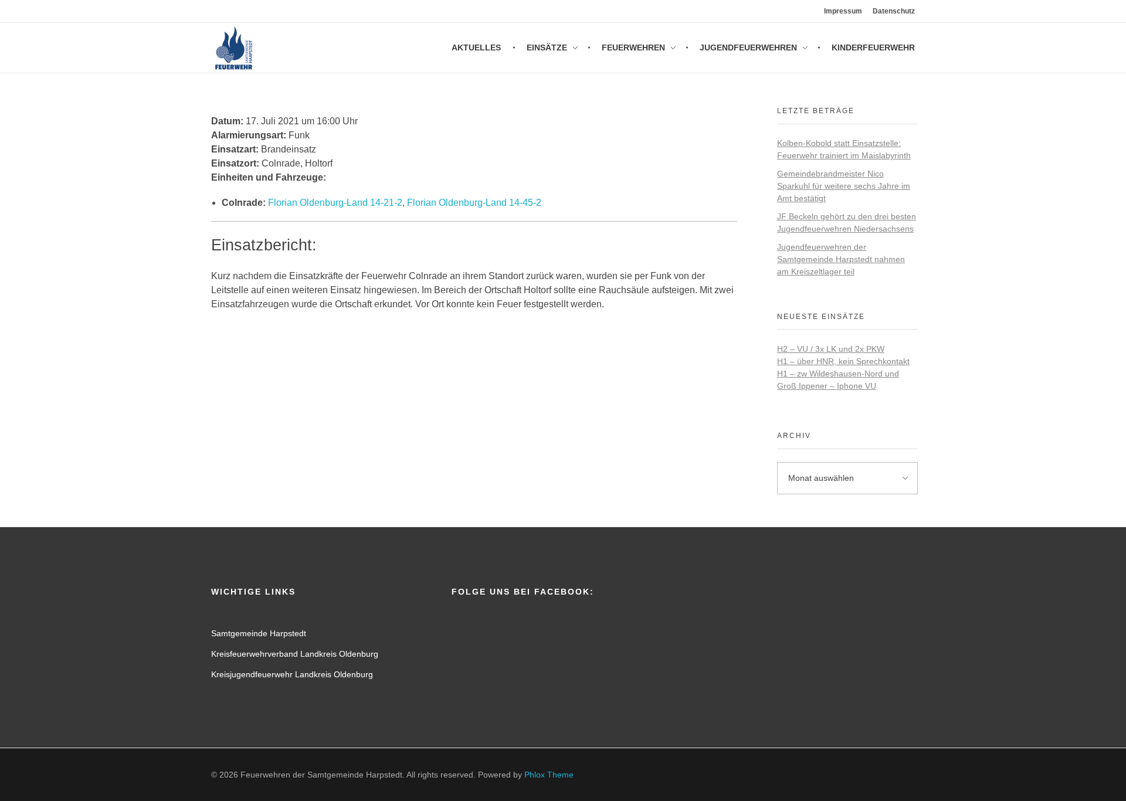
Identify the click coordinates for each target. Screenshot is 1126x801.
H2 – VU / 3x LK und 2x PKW (830, 349)
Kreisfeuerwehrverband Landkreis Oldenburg (294, 654)
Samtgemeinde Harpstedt (258, 633)
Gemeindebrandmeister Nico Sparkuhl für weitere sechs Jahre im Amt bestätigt (843, 186)
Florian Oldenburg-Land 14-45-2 (474, 203)
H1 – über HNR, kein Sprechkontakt (843, 361)
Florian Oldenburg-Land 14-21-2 (335, 203)
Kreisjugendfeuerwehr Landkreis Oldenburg (292, 674)
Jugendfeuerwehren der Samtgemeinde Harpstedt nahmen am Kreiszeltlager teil (841, 259)
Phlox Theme (549, 774)
